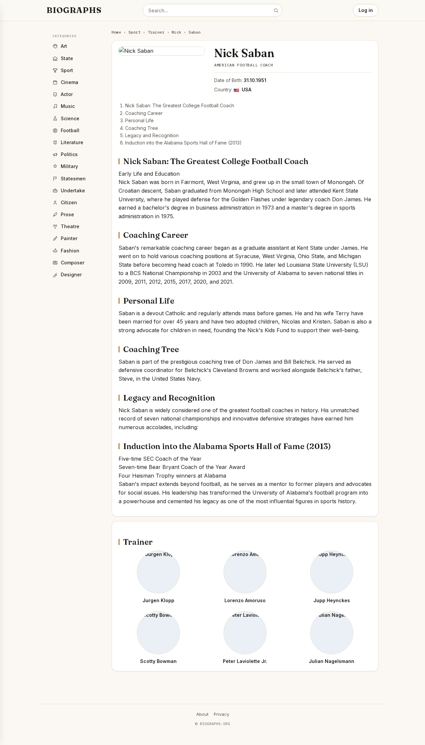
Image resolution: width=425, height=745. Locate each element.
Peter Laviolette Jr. (245, 661)
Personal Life (139, 120)
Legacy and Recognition (152, 135)
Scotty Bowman (158, 661)
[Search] (276, 10)
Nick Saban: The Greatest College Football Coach (179, 105)
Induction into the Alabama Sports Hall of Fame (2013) (183, 142)
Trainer (156, 32)
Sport (134, 32)
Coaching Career (144, 113)
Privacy (221, 714)
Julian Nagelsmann (331, 661)
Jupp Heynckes (331, 600)
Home (116, 32)
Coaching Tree (141, 128)
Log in (366, 10)
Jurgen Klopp (158, 600)
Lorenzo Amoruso (245, 600)
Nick (176, 32)
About (202, 714)
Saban (195, 32)
